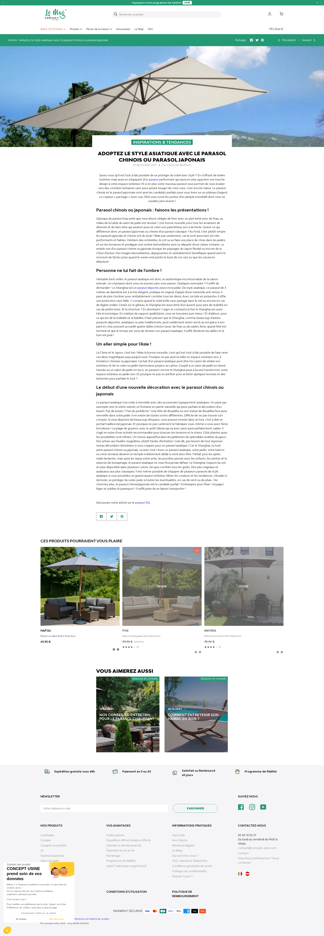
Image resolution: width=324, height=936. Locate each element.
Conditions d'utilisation (126, 891)
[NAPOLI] (80, 586)
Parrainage (113, 855)
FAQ (150, 29)
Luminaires (47, 835)
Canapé (45, 840)
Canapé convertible (53, 845)
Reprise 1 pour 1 (182, 876)
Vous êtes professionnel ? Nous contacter (258, 860)
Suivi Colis (178, 835)
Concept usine (51, 923)
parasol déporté (147, 287)
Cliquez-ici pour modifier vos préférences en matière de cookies (74, 918)
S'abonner (195, 808)
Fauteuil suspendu (52, 855)
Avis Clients (179, 840)
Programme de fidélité (261, 771)
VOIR (187, 2)
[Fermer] (317, 3)
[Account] (267, 14)
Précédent (288, 40)
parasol (153, 179)
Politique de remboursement (185, 894)
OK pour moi (56, 919)
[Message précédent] (3, 3)
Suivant (307, 40)
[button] (7, 930)
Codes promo (115, 835)
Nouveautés (123, 29)
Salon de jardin (49, 860)
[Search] (116, 14)
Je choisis (21, 919)
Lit (42, 850)
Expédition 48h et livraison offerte (128, 840)
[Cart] (279, 14)
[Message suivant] (321, 3)
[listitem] (114, 649)
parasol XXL (142, 502)
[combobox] (169, 14)
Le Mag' (139, 29)
